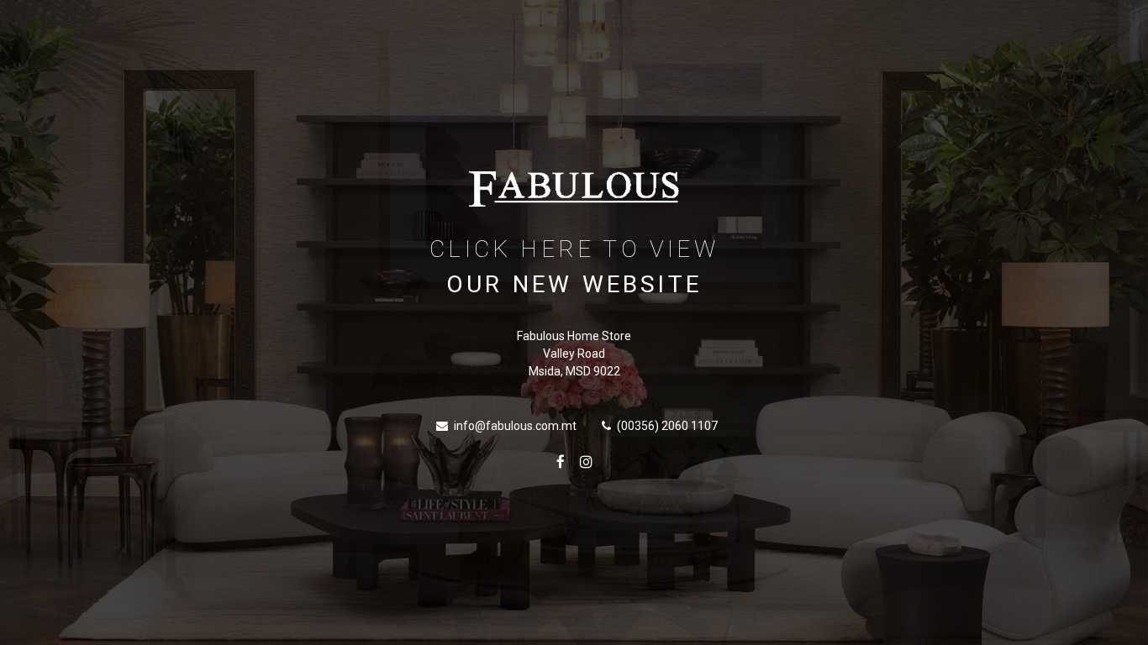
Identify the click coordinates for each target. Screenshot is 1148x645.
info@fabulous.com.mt (515, 426)
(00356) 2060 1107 (667, 426)
